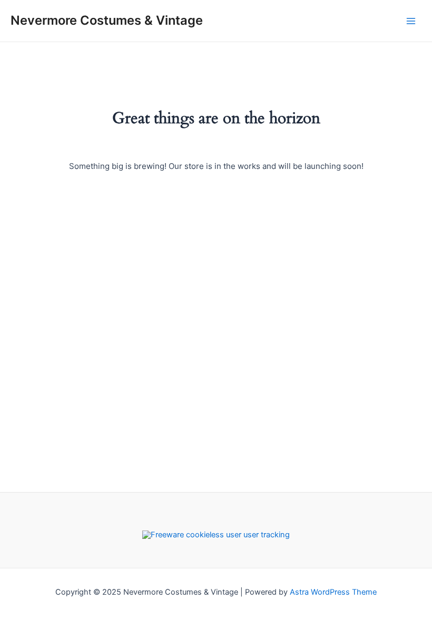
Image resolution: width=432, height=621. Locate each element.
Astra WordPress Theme (333, 592)
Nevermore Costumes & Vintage (107, 20)
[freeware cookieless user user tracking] (216, 534)
